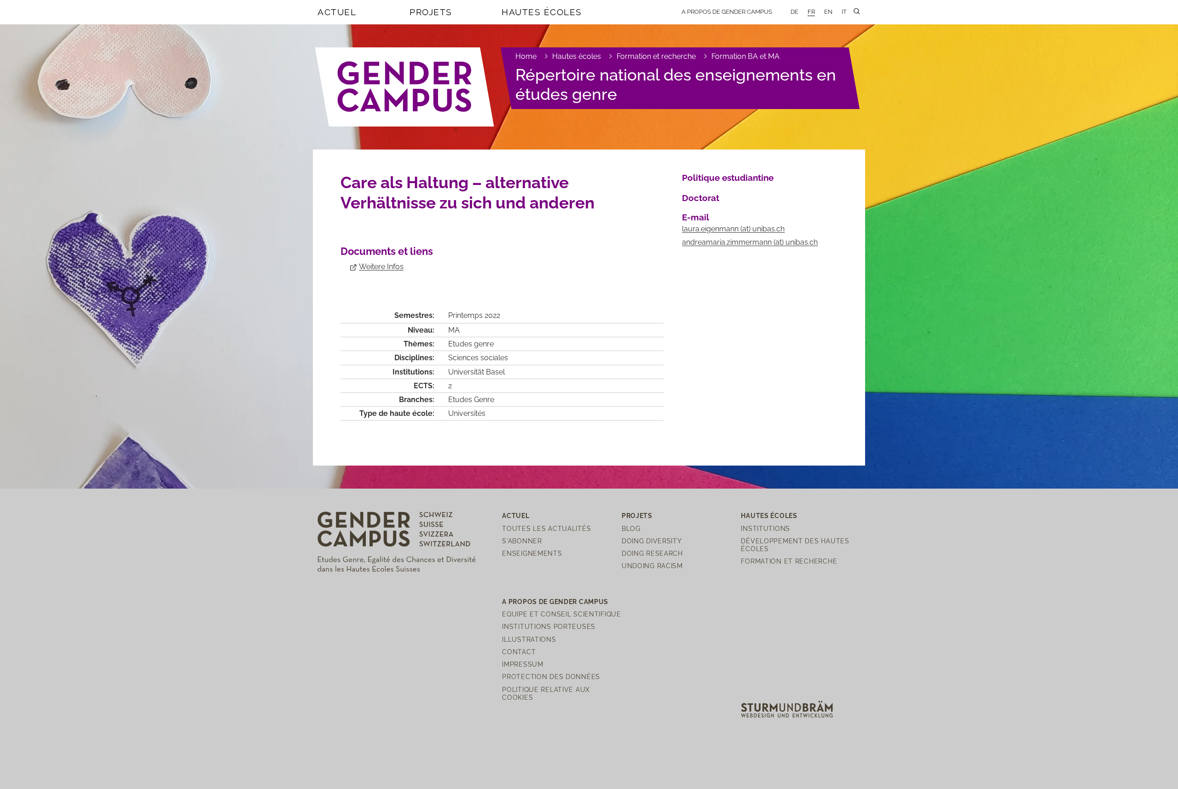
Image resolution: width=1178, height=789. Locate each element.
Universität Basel (476, 372)
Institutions (765, 528)
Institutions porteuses (548, 626)
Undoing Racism (652, 566)
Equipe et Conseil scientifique (561, 614)
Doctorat (700, 198)
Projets (431, 12)
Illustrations (529, 639)
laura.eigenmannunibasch (733, 229)
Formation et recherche (656, 56)
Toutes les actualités (546, 528)
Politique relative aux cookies (546, 693)
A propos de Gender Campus (726, 11)
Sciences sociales (478, 357)
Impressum (522, 664)
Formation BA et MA (745, 56)
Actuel (337, 12)
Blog (631, 528)
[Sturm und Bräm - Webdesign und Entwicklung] (787, 708)
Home (526, 56)
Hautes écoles (542, 12)
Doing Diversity (652, 541)
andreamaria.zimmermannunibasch (750, 242)
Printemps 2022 (474, 315)
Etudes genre (471, 344)
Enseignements (532, 553)
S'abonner (522, 541)
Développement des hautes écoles (795, 545)
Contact (519, 652)
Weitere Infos (381, 266)
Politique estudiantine (728, 178)
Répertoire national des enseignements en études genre (675, 84)
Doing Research (652, 553)
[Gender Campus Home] (405, 87)
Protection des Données (551, 676)
